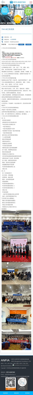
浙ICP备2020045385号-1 (6, 365)
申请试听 (28, 44)
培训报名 (21, 44)
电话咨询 (5, 393)
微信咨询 (16, 393)
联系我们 (27, 393)
